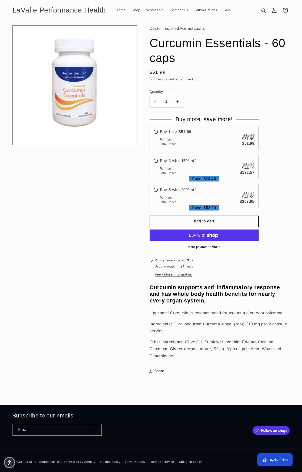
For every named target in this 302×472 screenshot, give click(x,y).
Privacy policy (135, 461)
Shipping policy (190, 461)
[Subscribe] (95, 430)
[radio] (204, 138)
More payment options (204, 247)
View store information (173, 274)
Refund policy (110, 461)
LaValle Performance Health (45, 461)
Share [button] (159, 371)
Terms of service (162, 461)
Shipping (156, 79)
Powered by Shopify (80, 461)
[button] (263, 10)
